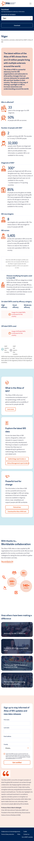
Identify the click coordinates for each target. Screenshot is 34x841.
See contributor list (7, 561)
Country (6, 744)
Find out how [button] (17, 507)
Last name (6, 727)
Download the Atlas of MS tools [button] (17, 511)
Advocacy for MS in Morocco (14, 633)
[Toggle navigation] (30, 3)
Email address (7, 736)
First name (6, 719)
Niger (4, 18)
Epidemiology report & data (16, 459)
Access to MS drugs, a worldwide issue (16, 649)
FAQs (18, 834)
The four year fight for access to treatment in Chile (15, 666)
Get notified (17, 762)
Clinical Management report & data (17, 463)
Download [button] (17, 25)
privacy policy (22, 756)
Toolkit (25, 831)
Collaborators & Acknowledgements (10, 831)
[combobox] (17, 748)
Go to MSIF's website (27, 837)
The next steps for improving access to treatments (14, 683)
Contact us (26, 834)
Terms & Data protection (7, 834)
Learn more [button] (10, 409)
